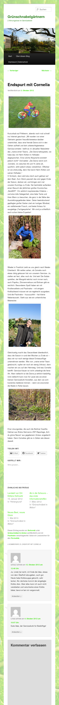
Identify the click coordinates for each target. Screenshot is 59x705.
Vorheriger (13, 70)
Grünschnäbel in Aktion (17, 533)
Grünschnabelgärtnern (26, 16)
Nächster (46, 70)
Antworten (16, 596)
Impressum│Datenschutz (18, 62)
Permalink (15, 538)
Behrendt (31, 530)
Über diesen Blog (23, 56)
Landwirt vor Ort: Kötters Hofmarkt (15, 494)
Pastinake (12, 535)
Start (10, 56)
